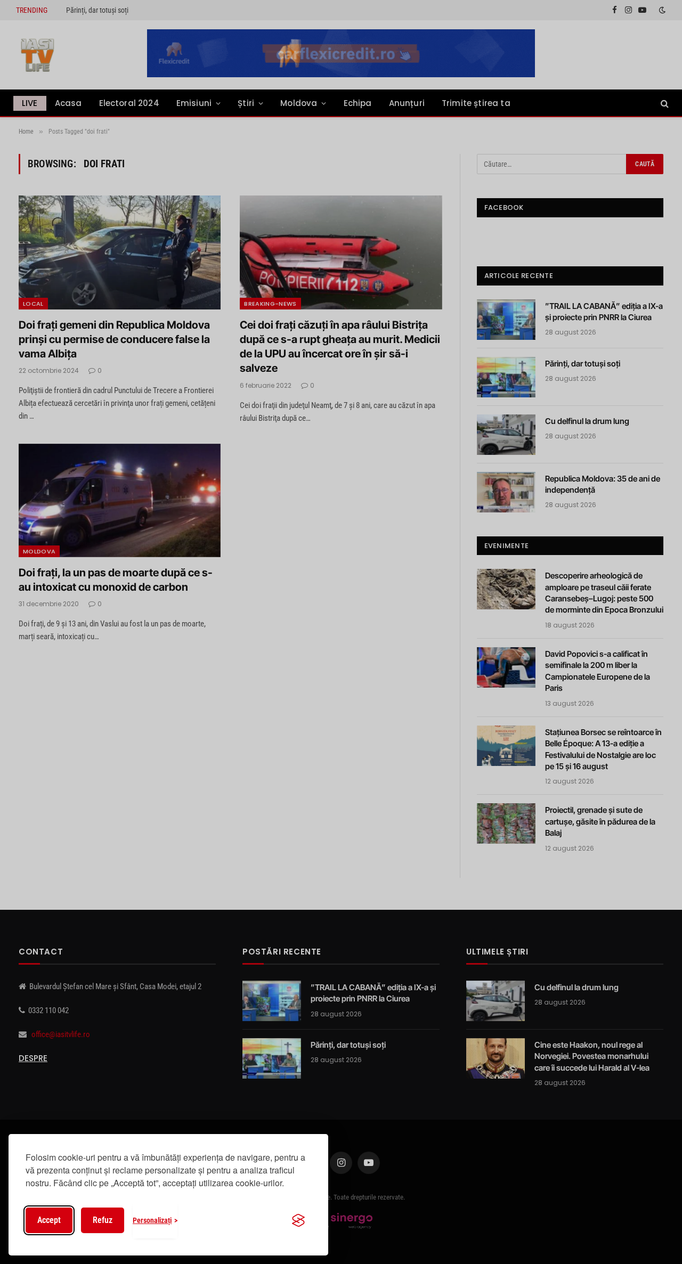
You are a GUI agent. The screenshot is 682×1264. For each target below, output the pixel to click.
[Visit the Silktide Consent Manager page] (298, 1220)
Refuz (102, 1220)
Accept (49, 1220)
